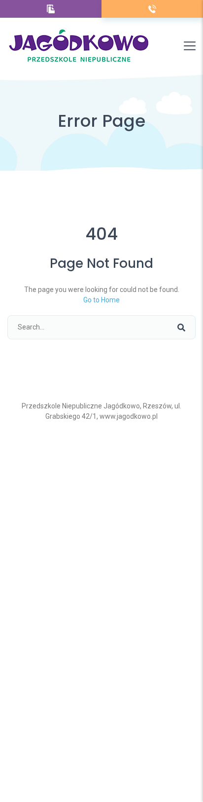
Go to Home (101, 300)
